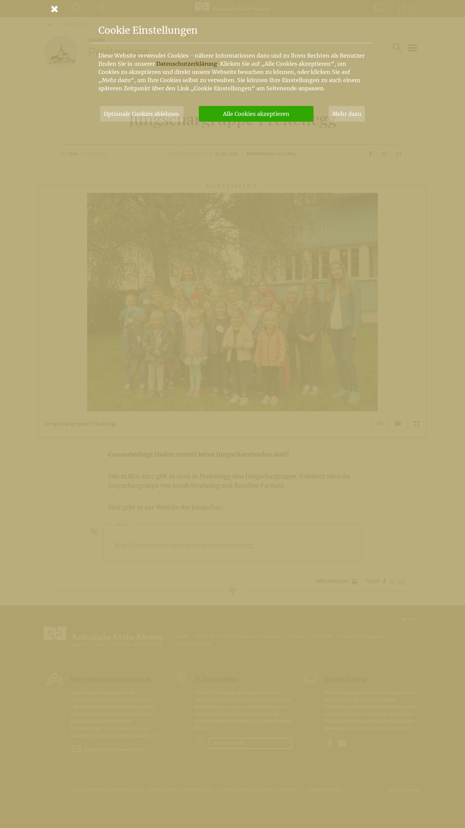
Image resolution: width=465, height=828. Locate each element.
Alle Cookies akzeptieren (256, 113)
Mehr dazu (346, 113)
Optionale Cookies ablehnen (142, 113)
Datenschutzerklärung (186, 63)
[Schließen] (232, 9)
